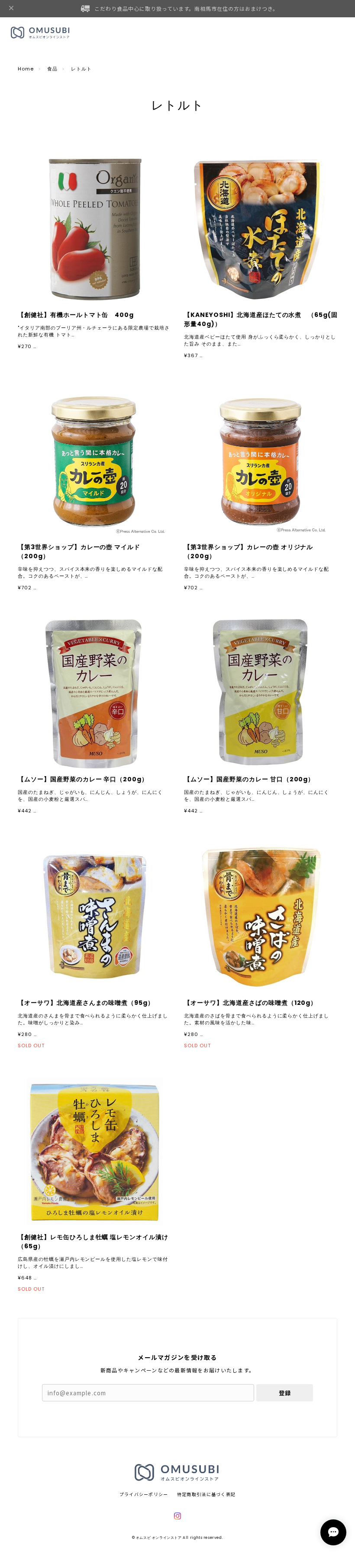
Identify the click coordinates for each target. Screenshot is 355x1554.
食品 (52, 68)
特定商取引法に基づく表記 (206, 1494)
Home (26, 68)
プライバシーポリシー (143, 1494)
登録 (285, 1393)
